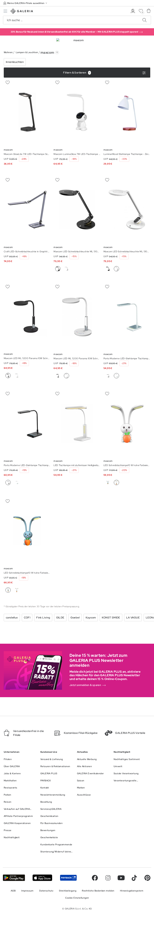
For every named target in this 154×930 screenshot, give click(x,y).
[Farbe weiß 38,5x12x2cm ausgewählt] (116, 268)
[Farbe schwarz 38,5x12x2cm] (107, 268)
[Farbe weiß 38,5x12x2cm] (66, 268)
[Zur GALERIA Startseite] (22, 11)
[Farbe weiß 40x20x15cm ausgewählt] (66, 375)
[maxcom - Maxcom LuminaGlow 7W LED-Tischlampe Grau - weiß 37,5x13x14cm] (77, 112)
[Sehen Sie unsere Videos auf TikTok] (134, 878)
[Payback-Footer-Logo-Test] (68, 877)
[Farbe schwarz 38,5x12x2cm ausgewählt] (57, 268)
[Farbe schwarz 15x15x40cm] (107, 375)
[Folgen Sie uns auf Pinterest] (147, 878)
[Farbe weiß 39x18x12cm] (16, 590)
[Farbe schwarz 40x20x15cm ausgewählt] (8, 375)
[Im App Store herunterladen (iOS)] (42, 877)
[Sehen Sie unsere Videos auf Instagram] (108, 878)
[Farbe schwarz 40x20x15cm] (57, 375)
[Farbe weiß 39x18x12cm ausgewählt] (116, 482)
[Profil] (132, 11)
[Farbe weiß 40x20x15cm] (16, 375)
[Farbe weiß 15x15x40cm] (16, 482)
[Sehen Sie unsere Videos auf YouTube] (121, 878)
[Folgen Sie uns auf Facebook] (95, 878)
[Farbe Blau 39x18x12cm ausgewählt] (8, 590)
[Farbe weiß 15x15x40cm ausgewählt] (116, 375)
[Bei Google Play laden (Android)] (14, 877)
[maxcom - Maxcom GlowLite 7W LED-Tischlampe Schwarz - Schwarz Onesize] (27, 112)
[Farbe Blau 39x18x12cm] (107, 482)
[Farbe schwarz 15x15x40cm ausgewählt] (8, 482)
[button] (25, 3)
